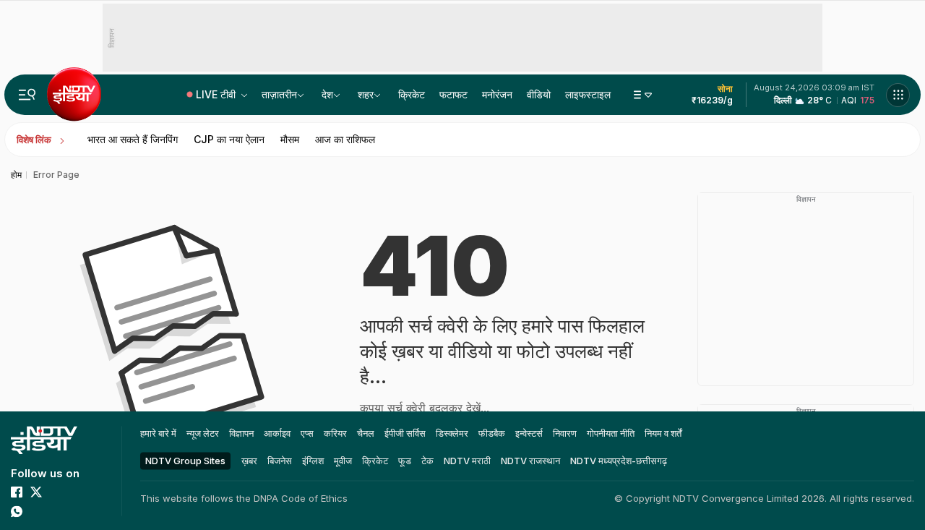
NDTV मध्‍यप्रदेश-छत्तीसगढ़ (618, 460)
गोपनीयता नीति (610, 433)
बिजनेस (279, 460)
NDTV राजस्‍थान (530, 460)
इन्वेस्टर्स (529, 433)
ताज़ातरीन (279, 94)
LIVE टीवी (217, 94)
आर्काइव (277, 433)
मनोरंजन (497, 94)
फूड (404, 460)
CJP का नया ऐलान (229, 139)
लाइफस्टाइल (588, 94)
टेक (427, 460)
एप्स (307, 433)
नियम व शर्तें (663, 433)
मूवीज (343, 460)
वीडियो (539, 94)
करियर (335, 433)
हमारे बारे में (158, 433)
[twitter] (36, 491)
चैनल (365, 433)
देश (327, 94)
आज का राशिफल (345, 139)
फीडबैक (491, 433)
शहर (366, 94)
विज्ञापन (241, 433)
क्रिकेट (411, 94)
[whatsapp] (16, 511)
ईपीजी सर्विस (405, 433)
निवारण (565, 433)
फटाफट (453, 94)
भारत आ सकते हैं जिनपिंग (132, 139)
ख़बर (249, 460)
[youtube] (55, 491)
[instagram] (75, 491)
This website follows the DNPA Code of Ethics (244, 498)
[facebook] (16, 491)
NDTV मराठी (467, 460)
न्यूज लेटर (202, 433)
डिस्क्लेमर (452, 433)
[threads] (55, 511)
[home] (44, 440)
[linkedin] (36, 511)
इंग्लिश (313, 460)
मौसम (289, 139)
